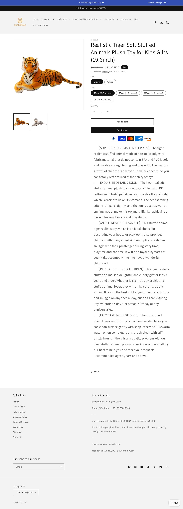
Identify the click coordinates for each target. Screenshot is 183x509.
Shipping (105, 71)
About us (17, 432)
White (110, 82)
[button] (47, 19)
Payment (17, 437)
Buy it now (122, 130)
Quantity (94, 106)
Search (16, 402)
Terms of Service (20, 422)
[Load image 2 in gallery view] (39, 122)
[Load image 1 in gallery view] (22, 122)
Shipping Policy (20, 417)
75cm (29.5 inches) (128, 93)
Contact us (18, 427)
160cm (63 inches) (102, 99)
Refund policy (19, 412)
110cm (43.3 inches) (153, 93)
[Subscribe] (61, 466)
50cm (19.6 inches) (103, 93)
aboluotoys (23, 502)
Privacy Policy (19, 407)
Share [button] (96, 371)
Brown (97, 82)
